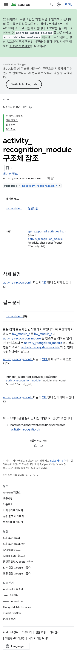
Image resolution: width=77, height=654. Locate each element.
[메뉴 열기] (6, 4)
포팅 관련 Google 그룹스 (17, 573)
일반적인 (33, 208)
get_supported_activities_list (46, 231)
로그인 (69, 4)
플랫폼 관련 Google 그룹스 (18, 561)
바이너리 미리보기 (13, 510)
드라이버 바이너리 (13, 522)
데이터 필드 (10, 174)
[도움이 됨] (25, 107)
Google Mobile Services (17, 607)
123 (44, 282)
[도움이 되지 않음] (30, 107)
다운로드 (8, 504)
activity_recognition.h (40, 185)
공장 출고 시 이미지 (13, 516)
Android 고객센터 (13, 589)
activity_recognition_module (45, 239)
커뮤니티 (27, 632)
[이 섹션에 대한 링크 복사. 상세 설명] (25, 275)
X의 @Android (11, 538)
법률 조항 (41, 632)
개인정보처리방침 (15, 638)
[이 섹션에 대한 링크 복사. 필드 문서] (25, 303)
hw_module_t (14, 208)
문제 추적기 (9, 619)
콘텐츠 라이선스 (58, 460)
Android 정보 (10, 632)
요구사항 (8, 498)
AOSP (6, 99)
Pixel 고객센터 (11, 595)
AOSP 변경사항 (20, 46)
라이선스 (54, 632)
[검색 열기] (51, 4)
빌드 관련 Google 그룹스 (17, 567)
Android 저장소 (12, 492)
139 (44, 397)
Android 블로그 (12, 549)
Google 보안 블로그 (14, 555)
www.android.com (14, 601)
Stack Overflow (12, 613)
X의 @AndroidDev (13, 543)
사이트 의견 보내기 (38, 638)
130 (45, 359)
